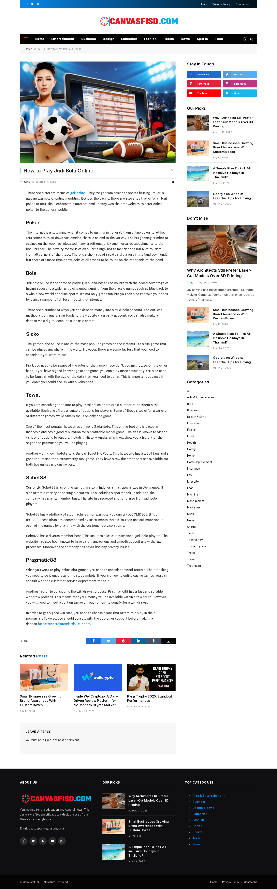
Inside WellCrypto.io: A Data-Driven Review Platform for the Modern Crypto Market (96, 700)
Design (108, 39)
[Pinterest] (6, 231)
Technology (195, 539)
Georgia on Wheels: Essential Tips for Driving (232, 196)
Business (88, 39)
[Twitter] (6, 213)
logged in (48, 740)
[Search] (251, 39)
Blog (190, 282)
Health (168, 39)
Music (191, 514)
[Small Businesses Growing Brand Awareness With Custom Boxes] (44, 677)
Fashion (150, 39)
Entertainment (62, 39)
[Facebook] (6, 203)
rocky (27, 182)
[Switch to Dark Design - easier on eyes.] (245, 38)
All (174, 182)
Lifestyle (193, 481)
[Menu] (26, 39)
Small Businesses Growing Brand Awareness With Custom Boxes (40, 700)
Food (190, 436)
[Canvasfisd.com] (138, 21)
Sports (202, 39)
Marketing (194, 507)
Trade (191, 552)
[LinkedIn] (6, 222)
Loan (190, 488)
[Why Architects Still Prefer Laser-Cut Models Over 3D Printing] (198, 123)
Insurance (193, 468)
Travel (191, 559)
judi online (78, 193)
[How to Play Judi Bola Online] (98, 112)
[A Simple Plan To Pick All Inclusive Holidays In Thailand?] (198, 173)
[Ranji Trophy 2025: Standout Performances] (151, 677)
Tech (219, 39)
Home (203, 4)
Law (189, 475)
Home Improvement (199, 462)
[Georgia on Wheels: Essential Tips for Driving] (198, 199)
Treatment (194, 565)
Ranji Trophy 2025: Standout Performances (149, 698)
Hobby (191, 449)
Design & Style (196, 416)
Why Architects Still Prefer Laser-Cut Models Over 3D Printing (233, 122)
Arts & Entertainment (201, 397)
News (185, 39)
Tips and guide (196, 546)
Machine (192, 494)
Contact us (242, 4)
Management (195, 501)
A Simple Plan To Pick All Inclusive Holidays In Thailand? (232, 172)
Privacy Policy (221, 4)
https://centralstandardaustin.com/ (64, 624)
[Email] (6, 241)
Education (129, 39)
